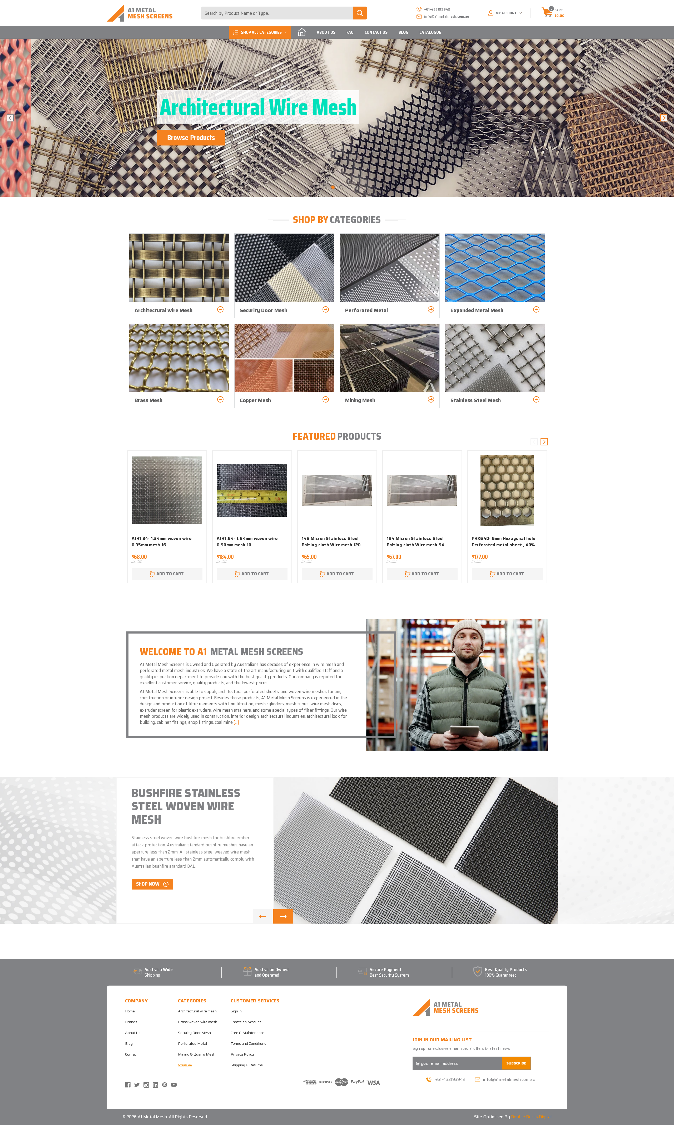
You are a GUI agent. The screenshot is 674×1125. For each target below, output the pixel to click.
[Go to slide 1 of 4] (324, 187)
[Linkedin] (155, 1085)
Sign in (236, 1011)
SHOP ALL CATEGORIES (261, 32)
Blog (403, 32)
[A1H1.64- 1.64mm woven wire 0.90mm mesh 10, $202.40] (252, 490)
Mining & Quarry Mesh (196, 1054)
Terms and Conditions (248, 1043)
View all (185, 1065)
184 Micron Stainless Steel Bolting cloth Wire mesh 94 (416, 541)
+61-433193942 (450, 1079)
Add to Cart (169, 573)
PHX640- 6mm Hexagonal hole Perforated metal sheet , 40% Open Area (504, 544)
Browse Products (160, 137)
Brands (131, 1022)
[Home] (302, 32)
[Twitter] (137, 1085)
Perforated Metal (192, 1043)
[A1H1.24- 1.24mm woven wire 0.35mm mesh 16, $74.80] (167, 490)
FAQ (350, 32)
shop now (148, 884)
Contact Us (376, 32)
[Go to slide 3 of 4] (341, 187)
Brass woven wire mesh (197, 1022)
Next (663, 118)
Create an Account (246, 1022)
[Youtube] (174, 1085)
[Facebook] (128, 1085)
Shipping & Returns (247, 1065)
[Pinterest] (164, 1085)
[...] (236, 722)
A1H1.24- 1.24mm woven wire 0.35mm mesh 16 (162, 541)
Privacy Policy (242, 1054)
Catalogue (430, 32)
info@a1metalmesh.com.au (446, 16)
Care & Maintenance (247, 1033)
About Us (326, 32)
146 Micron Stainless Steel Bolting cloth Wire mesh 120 (331, 541)
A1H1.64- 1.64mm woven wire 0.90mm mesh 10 (247, 541)
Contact (131, 1054)
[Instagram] (146, 1085)
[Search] (360, 13)
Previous (10, 118)
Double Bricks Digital (531, 1116)
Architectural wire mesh (197, 1011)
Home (130, 1011)
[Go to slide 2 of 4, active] (333, 187)
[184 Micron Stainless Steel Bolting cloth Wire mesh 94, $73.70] (422, 490)
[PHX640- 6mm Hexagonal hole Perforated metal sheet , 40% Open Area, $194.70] (507, 490)
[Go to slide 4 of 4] (349, 187)
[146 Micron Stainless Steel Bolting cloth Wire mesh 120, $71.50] (337, 490)
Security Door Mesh (194, 1033)
